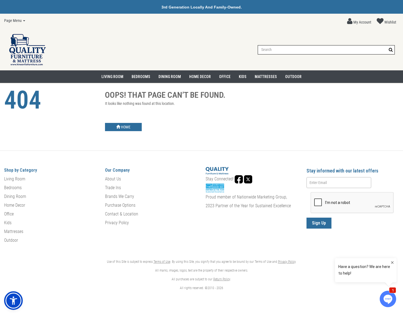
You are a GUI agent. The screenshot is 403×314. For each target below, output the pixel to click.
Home (125, 127)
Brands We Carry (119, 196)
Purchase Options (120, 205)
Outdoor (293, 76)
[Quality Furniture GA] (27, 49)
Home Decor (200, 76)
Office (225, 76)
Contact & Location (121, 214)
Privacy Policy (117, 222)
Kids (242, 76)
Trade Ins (113, 187)
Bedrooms (141, 76)
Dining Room (169, 76)
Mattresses (266, 76)
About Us (113, 179)
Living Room (112, 76)
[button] (359, 21)
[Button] (391, 49)
